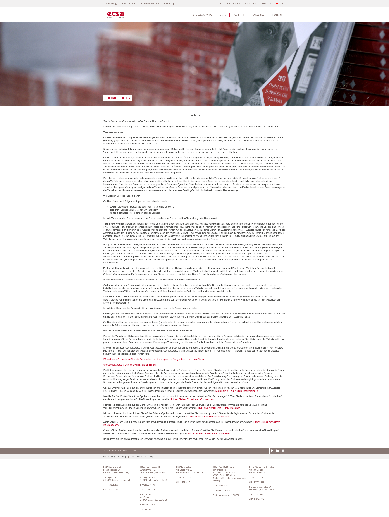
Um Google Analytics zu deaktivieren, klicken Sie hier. (130, 364)
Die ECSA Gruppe (202, 14)
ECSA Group (169, 3)
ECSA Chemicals (129, 3)
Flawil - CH (250, 3)
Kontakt (277, 14)
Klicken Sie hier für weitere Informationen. (236, 390)
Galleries (258, 14)
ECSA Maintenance (150, 3)
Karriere (239, 14)
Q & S (223, 14)
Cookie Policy (118, 97)
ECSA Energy (111, 3)
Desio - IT (265, 3)
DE (280, 3)
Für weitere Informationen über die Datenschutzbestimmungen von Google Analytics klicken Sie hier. (154, 359)
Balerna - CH (233, 3)
